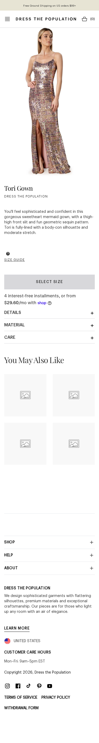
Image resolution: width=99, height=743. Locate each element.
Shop (9, 542)
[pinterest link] (39, 686)
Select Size (49, 282)
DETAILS (12, 313)
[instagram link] (7, 686)
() (92, 19)
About (11, 568)
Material (14, 325)
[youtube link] (49, 686)
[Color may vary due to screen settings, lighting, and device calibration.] (8, 254)
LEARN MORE (17, 628)
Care (9, 337)
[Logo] (46, 19)
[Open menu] (7, 19)
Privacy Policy (55, 697)
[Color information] (8, 254)
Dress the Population (53, 672)
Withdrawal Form (21, 708)
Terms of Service (20, 697)
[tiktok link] (28, 686)
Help (8, 555)
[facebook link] (18, 686)
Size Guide (14, 259)
